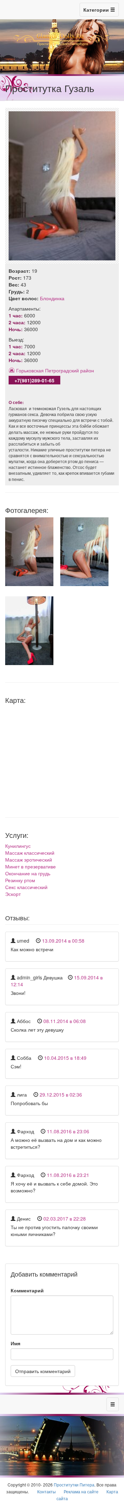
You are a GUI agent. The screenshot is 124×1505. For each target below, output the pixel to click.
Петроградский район (69, 370)
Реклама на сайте (81, 1491)
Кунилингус (18, 845)
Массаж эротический (28, 859)
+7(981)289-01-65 (34, 380)
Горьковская (30, 370)
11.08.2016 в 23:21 (68, 1174)
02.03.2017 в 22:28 (64, 1218)
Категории (96, 9)
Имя (15, 1343)
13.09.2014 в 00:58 (63, 940)
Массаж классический (29, 852)
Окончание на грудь (27, 873)
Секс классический (26, 887)
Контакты (46, 1491)
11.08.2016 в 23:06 (68, 1131)
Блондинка (52, 298)
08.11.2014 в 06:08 (64, 1021)
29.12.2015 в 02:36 (61, 1094)
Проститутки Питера (74, 1484)
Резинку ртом (20, 880)
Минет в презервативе (30, 866)
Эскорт (13, 893)
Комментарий (27, 1290)
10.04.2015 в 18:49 (65, 1057)
